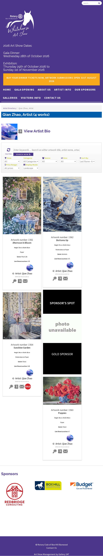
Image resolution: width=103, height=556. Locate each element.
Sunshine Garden (22, 347)
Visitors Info (31, 97)
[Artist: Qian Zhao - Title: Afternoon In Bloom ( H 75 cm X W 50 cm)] (22, 205)
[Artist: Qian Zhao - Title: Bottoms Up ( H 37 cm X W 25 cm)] (62, 204)
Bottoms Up (62, 240)
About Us (44, 89)
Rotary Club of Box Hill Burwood (53, 544)
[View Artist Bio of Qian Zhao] (20, 281)
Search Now (22, 154)
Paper (22, 252)
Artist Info (62, 89)
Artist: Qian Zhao (23, 273)
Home (7, 89)
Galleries (10, 97)
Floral (24, 362)
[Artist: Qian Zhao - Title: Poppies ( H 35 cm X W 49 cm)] (62, 391)
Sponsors (9, 474)
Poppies (62, 413)
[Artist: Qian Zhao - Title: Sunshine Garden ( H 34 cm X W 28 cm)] (22, 315)
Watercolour (59, 250)
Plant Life (24, 257)
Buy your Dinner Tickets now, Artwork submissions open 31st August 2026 (52, 79)
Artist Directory (9, 108)
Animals (64, 254)
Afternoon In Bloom (22, 242)
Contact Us (52, 97)
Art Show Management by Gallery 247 (51, 554)
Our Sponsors (85, 89)
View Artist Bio (36, 131)
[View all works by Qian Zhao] (22, 267)
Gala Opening (24, 89)
